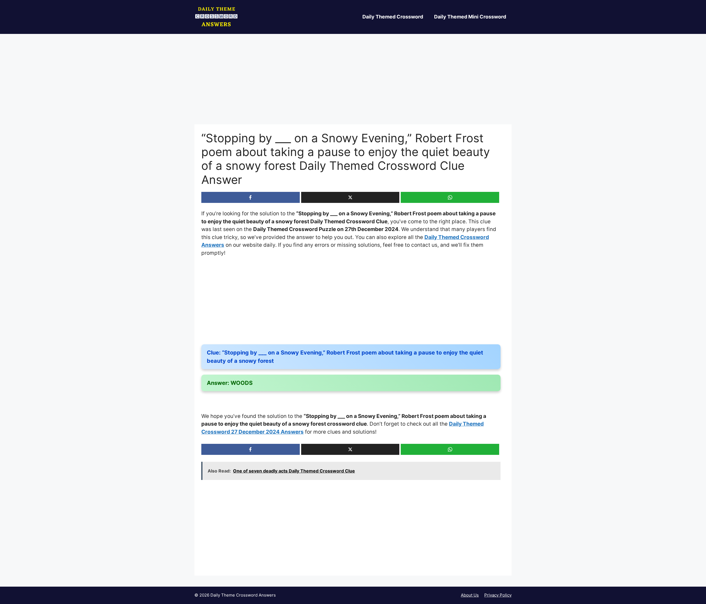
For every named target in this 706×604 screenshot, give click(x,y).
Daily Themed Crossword (392, 17)
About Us (470, 595)
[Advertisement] (353, 83)
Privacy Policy (498, 595)
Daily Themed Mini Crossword (470, 17)
